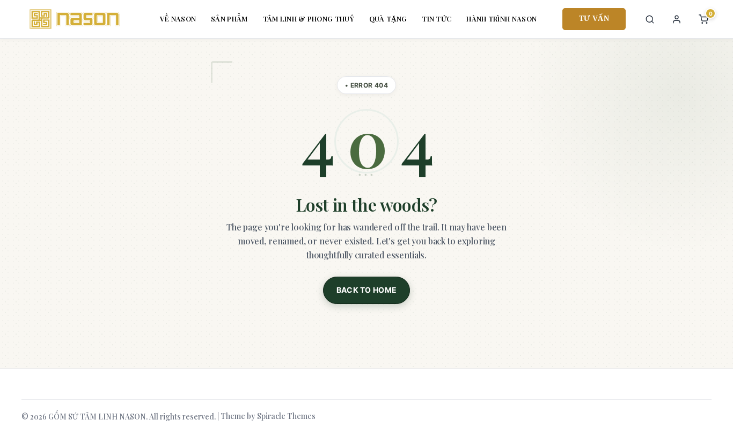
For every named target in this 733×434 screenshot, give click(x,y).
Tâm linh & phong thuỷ (308, 18)
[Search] (650, 19)
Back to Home (366, 289)
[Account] (677, 19)
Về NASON (178, 18)
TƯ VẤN (594, 19)
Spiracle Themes (286, 416)
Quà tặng (388, 18)
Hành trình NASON (501, 18)
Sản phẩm (229, 18)
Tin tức (436, 18)
